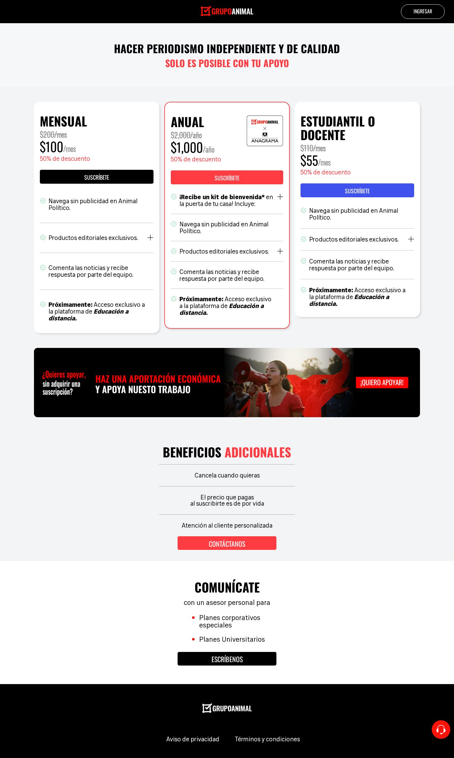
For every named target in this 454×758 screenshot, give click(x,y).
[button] (227, 177)
